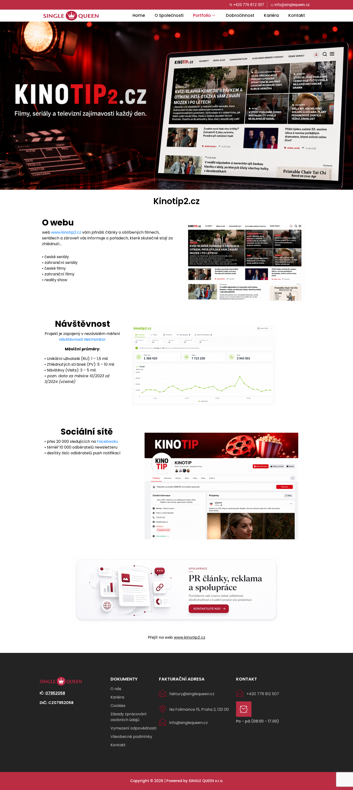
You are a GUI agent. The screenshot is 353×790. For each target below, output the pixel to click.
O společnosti (169, 15)
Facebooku (107, 441)
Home (139, 15)
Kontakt (296, 15)
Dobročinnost (240, 15)
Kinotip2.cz (176, 201)
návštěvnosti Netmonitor (82, 339)
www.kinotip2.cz (66, 232)
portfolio (202, 15)
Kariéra (271, 15)
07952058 (55, 693)
